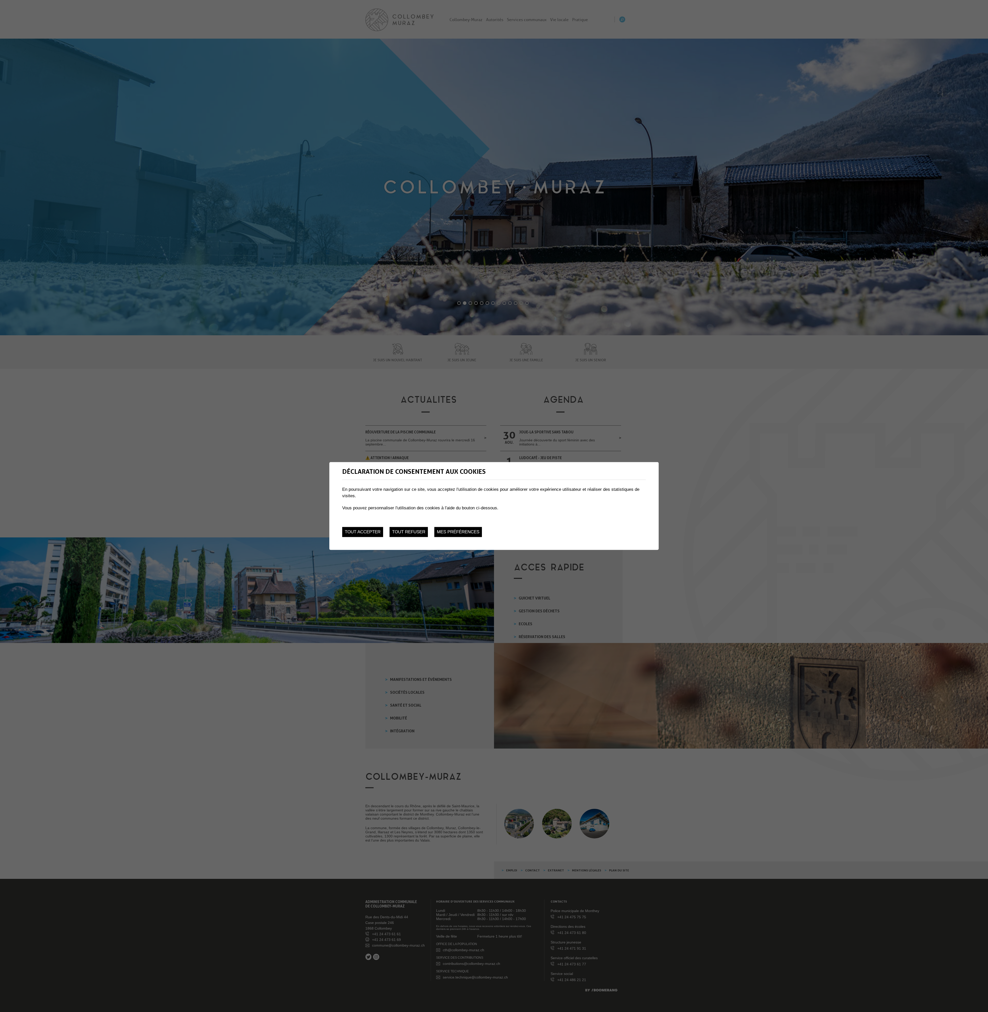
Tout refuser (408, 531)
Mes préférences (458, 531)
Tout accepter (363, 531)
